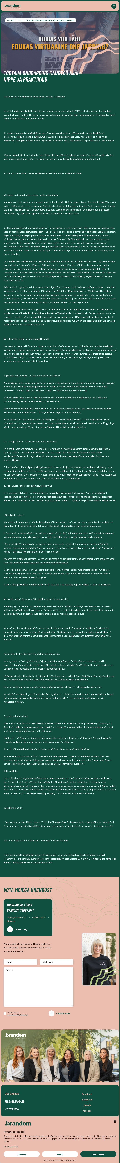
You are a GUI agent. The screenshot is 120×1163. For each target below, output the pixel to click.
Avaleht (10, 20)
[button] (113, 6)
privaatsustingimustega (17, 1014)
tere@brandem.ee (14, 1101)
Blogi (20, 20)
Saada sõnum (63, 1013)
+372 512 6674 (12, 1109)
